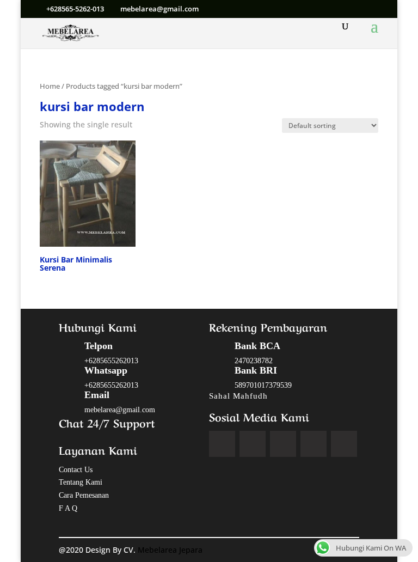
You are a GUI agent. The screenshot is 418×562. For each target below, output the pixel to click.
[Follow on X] (252, 444)
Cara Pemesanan (84, 495)
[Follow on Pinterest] (313, 444)
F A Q (68, 508)
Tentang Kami (80, 482)
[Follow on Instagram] (283, 444)
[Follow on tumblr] (344, 444)
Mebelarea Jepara (171, 550)
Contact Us (76, 470)
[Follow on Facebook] (222, 444)
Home (50, 86)
